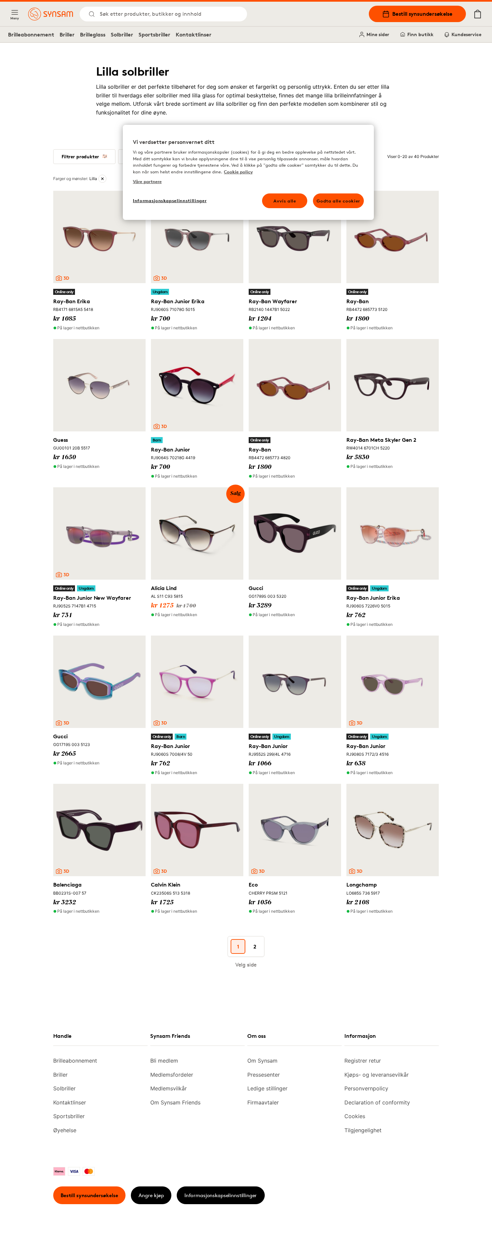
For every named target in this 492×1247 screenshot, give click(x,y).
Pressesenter (263, 1074)
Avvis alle (284, 200)
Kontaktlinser (194, 34)
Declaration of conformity (377, 1102)
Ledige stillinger (267, 1088)
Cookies (354, 1116)
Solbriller (122, 34)
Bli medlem (164, 1060)
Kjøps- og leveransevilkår (376, 1074)
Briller (67, 34)
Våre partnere (147, 181)
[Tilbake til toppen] (444, 1227)
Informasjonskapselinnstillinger (220, 1195)
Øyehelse (64, 1130)
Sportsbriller (154, 34)
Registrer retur (362, 1060)
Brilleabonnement (31, 34)
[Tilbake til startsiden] (50, 14)
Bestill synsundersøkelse (422, 13)
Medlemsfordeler (171, 1074)
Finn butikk (420, 34)
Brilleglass (92, 34)
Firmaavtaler (263, 1102)
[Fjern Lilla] (102, 179)
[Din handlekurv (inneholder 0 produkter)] (478, 14)
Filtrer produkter (80, 156)
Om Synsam (262, 1060)
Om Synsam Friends (175, 1102)
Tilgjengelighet (363, 1130)
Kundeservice (466, 34)
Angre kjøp (151, 1195)
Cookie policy (238, 171)
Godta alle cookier (338, 200)
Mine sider (377, 34)
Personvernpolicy (366, 1088)
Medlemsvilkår (168, 1088)
